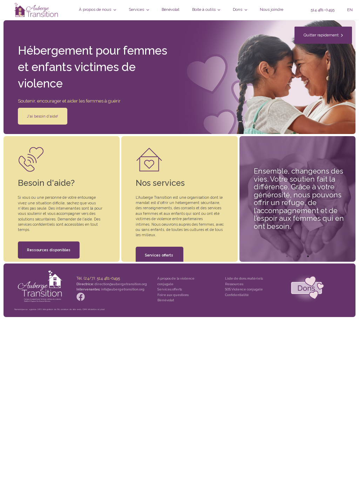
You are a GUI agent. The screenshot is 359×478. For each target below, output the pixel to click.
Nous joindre (271, 9)
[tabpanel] (297, 199)
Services (137, 9)
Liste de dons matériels (244, 278)
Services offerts (159, 255)
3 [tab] (307, 256)
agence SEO (35, 309)
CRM (84, 309)
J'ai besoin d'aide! (42, 116)
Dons (238, 9)
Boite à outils (204, 9)
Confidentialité (237, 295)
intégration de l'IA (51, 309)
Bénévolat (171, 9)
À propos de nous (95, 9)
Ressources (234, 284)
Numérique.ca (20, 309)
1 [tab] (286, 256)
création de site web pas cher (79, 471)
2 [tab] (297, 256)
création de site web (71, 309)
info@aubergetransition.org (122, 289)
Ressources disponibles (48, 250)
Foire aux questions (173, 295)
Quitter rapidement (322, 35)
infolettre (92, 309)
